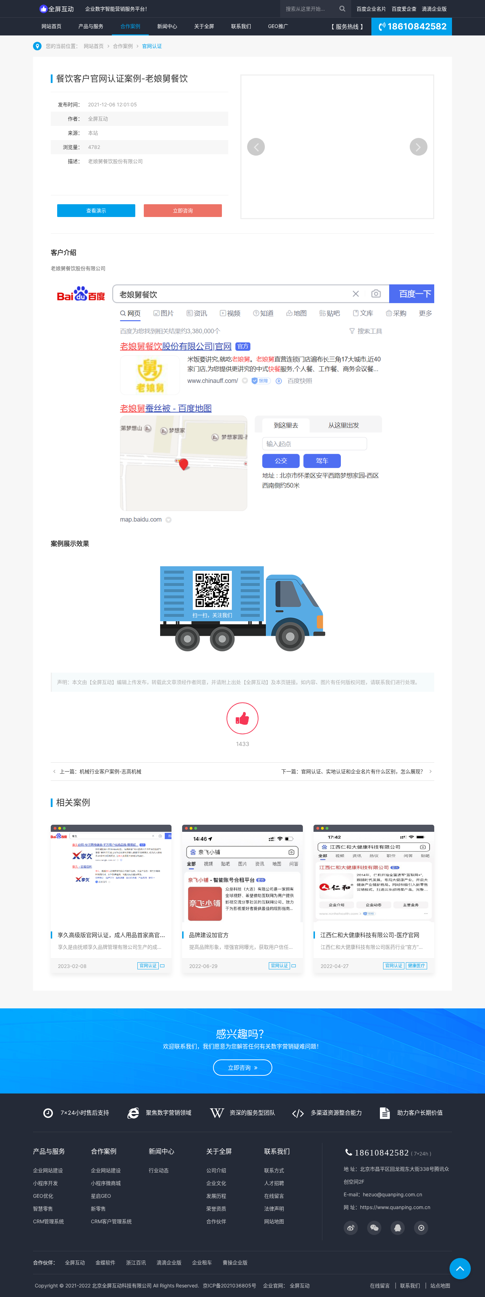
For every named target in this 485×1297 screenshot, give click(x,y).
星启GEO (101, 1196)
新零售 (98, 1209)
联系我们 (241, 26)
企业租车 (202, 1262)
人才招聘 (274, 1183)
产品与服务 (90, 26)
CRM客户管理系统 (111, 1221)
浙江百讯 (136, 1262)
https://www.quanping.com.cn (395, 1207)
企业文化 (216, 1183)
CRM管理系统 (48, 1221)
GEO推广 (278, 26)
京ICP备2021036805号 (229, 1285)
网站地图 (274, 1221)
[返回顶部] (460, 1268)
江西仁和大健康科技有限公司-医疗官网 (369, 935)
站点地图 (440, 1285)
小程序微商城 (106, 1183)
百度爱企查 (404, 9)
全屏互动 (75, 1262)
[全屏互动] (57, 8)
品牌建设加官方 (209, 935)
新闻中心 (167, 26)
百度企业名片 (371, 9)
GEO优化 (43, 1196)
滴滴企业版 (434, 9)
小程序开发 (45, 1183)
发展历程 (216, 1196)
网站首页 (51, 26)
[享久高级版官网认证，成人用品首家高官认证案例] (111, 862)
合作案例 (130, 26)
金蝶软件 (105, 1262)
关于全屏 (204, 26)
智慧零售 (43, 1209)
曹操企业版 (235, 1262)
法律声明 (274, 1209)
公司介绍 (216, 1170)
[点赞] (242, 722)
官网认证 (152, 46)
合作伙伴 (216, 1221)
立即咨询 (183, 210)
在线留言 (274, 1196)
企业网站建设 (48, 1170)
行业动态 (159, 1170)
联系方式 (274, 1170)
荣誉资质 (216, 1209)
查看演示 (96, 210)
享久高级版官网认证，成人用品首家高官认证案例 (120, 935)
